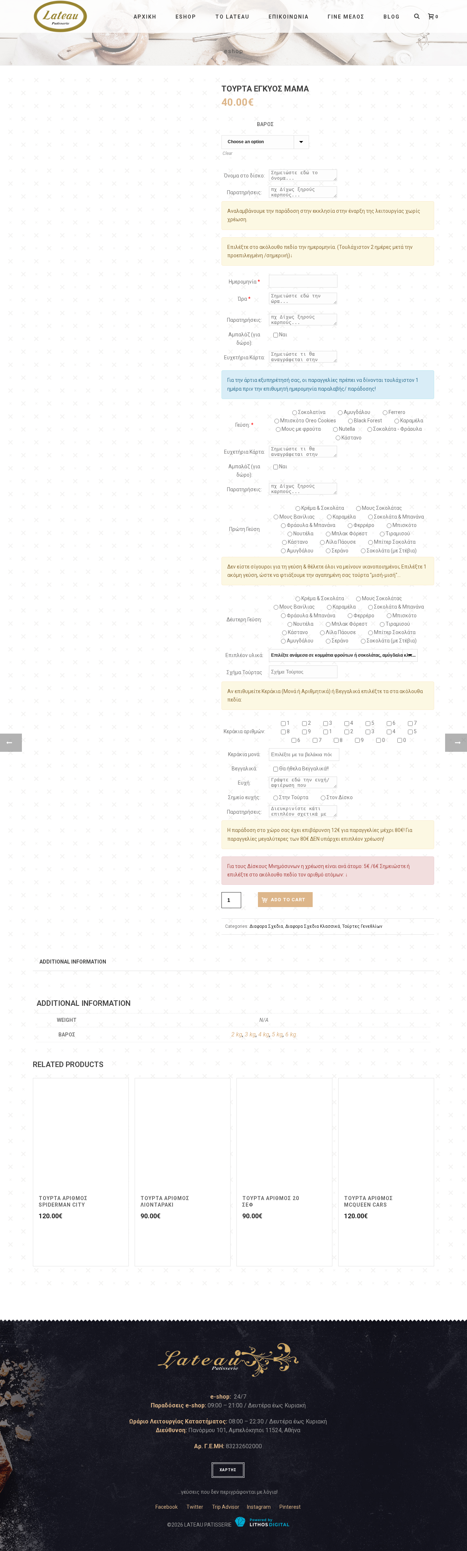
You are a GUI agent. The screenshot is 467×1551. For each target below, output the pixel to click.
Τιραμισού (397, 533)
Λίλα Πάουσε (340, 542)
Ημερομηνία (244, 282)
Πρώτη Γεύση (244, 529)
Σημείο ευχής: (244, 797)
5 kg (277, 1034)
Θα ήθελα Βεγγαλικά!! (303, 768)
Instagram (259, 1507)
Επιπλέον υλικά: (244, 655)
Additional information (72, 962)
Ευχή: (244, 783)
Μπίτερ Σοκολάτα (394, 542)
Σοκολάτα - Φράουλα (397, 429)
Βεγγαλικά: (244, 768)
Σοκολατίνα (311, 412)
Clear (227, 153)
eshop (185, 17)
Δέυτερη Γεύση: (244, 619)
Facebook (166, 1507)
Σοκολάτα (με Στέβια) (391, 551)
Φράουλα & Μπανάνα (310, 525)
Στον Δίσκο (339, 797)
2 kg (236, 1034)
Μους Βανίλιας (296, 517)
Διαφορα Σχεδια (266, 926)
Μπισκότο (404, 525)
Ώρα (244, 299)
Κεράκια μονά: (244, 754)
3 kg (250, 1034)
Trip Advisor (225, 1507)
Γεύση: (244, 425)
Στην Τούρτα (293, 797)
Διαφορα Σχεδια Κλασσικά (312, 926)
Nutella (346, 429)
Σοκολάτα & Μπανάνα (398, 517)
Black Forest (367, 420)
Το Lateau (232, 17)
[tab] (73, 961)
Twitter (194, 1507)
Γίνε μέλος (346, 17)
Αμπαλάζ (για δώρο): (244, 339)
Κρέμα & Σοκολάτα (322, 508)
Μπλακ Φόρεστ (349, 533)
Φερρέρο (363, 525)
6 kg (290, 1034)
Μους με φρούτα (301, 429)
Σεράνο (339, 551)
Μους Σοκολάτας (381, 508)
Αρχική (145, 17)
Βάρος (265, 124)
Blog (391, 17)
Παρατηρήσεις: (244, 192)
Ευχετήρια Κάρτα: (244, 357)
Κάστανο (351, 438)
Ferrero (396, 412)
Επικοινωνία (289, 17)
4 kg (263, 1034)
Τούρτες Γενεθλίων (362, 926)
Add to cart (288, 899)
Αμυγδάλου (356, 412)
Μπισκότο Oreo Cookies (307, 420)
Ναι (282, 334)
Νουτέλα (302, 533)
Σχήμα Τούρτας (244, 672)
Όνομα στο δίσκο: (244, 176)
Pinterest (290, 1507)
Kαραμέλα (411, 420)
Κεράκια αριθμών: (244, 731)
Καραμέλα (344, 517)
